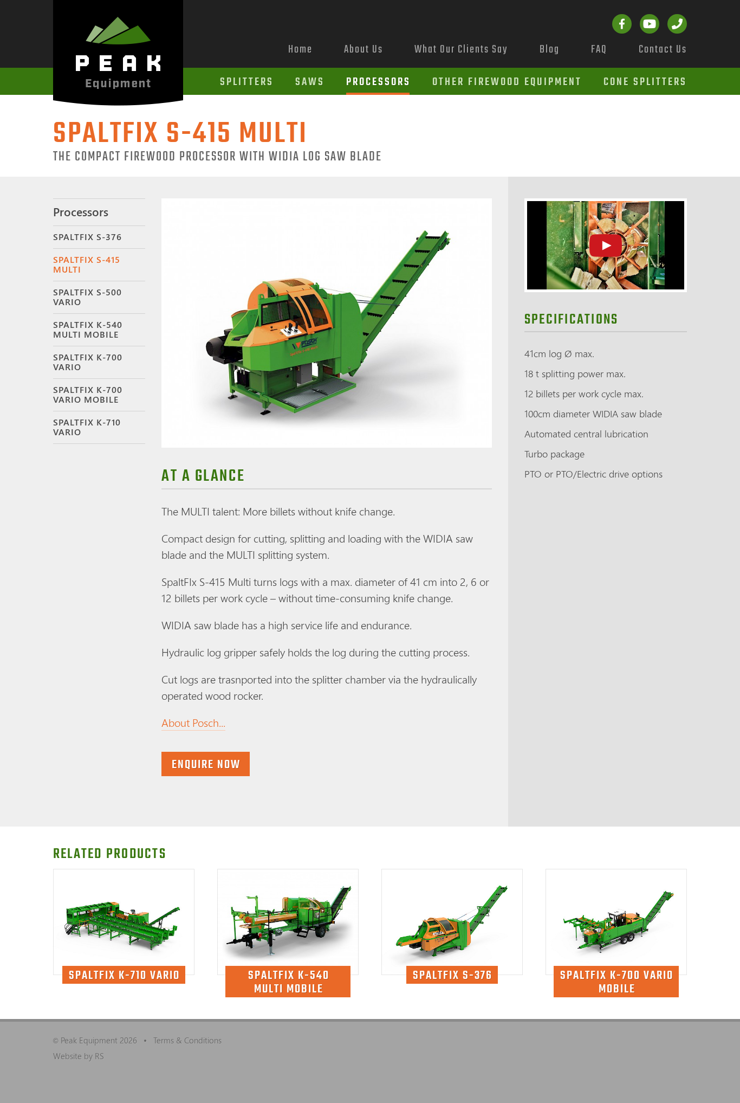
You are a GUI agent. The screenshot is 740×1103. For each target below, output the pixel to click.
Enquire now (206, 765)
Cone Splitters (645, 82)
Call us (677, 24)
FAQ (599, 49)
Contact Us (663, 49)
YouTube (649, 24)
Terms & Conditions (187, 1040)
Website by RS (78, 1056)
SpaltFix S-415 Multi (86, 264)
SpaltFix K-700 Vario (87, 362)
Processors (378, 82)
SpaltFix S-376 (87, 236)
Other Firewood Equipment (507, 82)
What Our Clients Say (461, 49)
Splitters (247, 82)
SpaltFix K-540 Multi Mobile (87, 329)
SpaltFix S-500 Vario (87, 297)
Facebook (622, 24)
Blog (550, 49)
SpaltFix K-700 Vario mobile (87, 394)
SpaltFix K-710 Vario (87, 427)
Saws (309, 82)
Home (300, 49)
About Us (363, 49)
